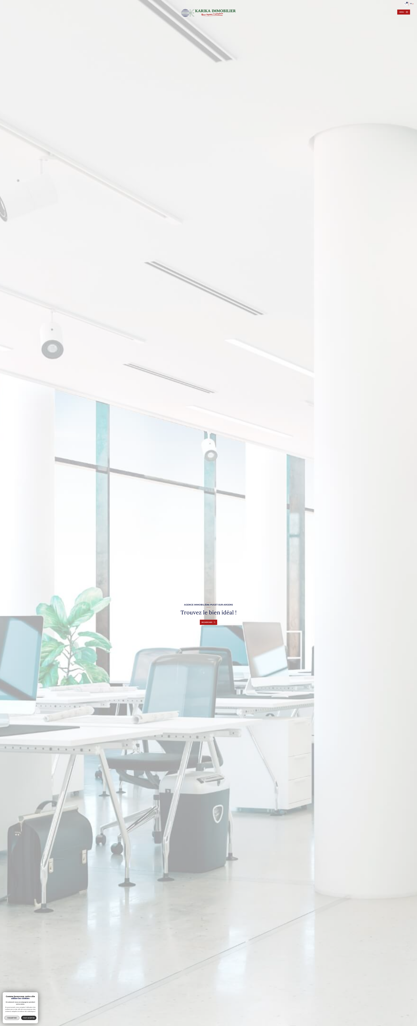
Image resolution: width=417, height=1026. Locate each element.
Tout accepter (29, 1018)
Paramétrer (12, 1018)
